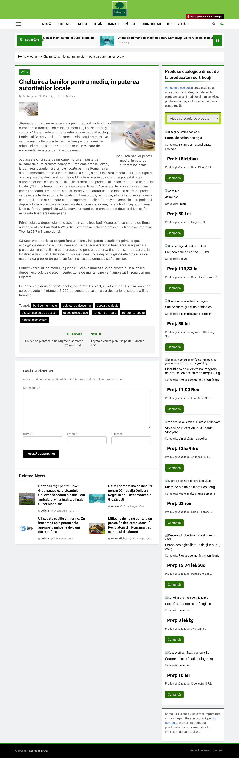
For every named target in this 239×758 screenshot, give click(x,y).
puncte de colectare (34, 320)
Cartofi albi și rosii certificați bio (188, 604)
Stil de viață (176, 24)
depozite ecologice (75, 313)
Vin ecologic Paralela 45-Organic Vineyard (188, 430)
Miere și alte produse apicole (197, 493)
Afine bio (171, 197)
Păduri (130, 24)
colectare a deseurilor (77, 305)
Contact (217, 750)
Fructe (183, 204)
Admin (45, 510)
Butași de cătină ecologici (184, 138)
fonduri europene (133, 313)
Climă (97, 24)
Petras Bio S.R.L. (201, 573)
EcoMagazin (30, 96)
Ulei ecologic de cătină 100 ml (187, 252)
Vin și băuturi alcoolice (193, 438)
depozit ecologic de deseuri (39, 313)
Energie (82, 24)
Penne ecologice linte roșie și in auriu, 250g (192, 547)
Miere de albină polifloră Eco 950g (190, 487)
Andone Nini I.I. (200, 457)
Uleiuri (183, 259)
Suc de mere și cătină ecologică (188, 307)
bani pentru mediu (45, 305)
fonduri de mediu (105, 313)
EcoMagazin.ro (38, 750)
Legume (184, 610)
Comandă (174, 178)
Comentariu (31, 387)
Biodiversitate (151, 24)
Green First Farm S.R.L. (205, 277)
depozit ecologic (107, 305)
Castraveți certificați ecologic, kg (189, 659)
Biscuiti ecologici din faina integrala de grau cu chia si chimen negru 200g (192, 371)
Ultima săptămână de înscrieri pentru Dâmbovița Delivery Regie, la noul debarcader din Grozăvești (167, 38)
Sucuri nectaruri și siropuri (195, 313)
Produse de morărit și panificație (199, 379)
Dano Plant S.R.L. (201, 167)
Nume (28, 434)
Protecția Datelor (200, 750)
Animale (113, 24)
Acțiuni (24, 72)
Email (72, 434)
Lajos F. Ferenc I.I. (202, 512)
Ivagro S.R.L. (199, 222)
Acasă (46, 24)
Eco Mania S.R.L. (201, 398)
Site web (117, 434)
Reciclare (64, 24)
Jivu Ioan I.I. (198, 628)
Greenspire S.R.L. (201, 683)
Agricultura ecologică (179, 88)
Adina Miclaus (119, 538)
